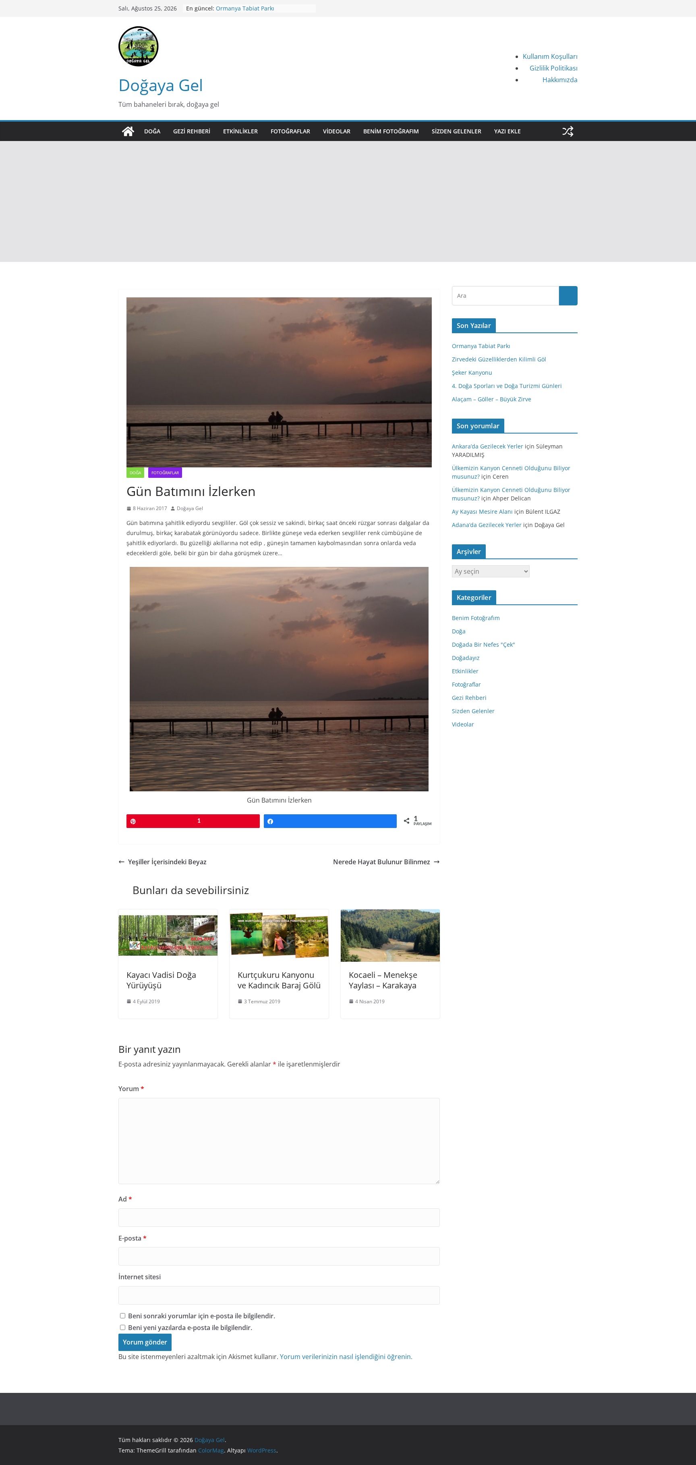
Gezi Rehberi (191, 131)
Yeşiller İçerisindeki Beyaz (167, 861)
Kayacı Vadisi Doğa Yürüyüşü (161, 980)
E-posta (132, 1238)
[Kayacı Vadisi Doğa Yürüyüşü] (168, 915)
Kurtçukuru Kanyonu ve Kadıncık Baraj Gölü (279, 980)
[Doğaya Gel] (128, 131)
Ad (125, 1199)
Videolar (336, 131)
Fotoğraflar (290, 131)
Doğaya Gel (160, 85)
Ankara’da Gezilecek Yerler (487, 446)
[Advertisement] (348, 201)
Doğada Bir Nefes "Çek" (483, 644)
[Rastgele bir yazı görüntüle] (568, 131)
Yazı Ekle (507, 131)
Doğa (152, 131)
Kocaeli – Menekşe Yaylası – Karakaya (383, 980)
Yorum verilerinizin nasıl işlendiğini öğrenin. (346, 1356)
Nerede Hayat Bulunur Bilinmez (381, 861)
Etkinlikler (240, 131)
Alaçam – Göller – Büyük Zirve (255, 5)
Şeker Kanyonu (472, 372)
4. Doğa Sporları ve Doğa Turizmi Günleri (507, 386)
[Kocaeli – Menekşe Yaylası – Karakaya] (390, 915)
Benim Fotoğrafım (391, 131)
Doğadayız (466, 658)
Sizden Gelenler (456, 131)
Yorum (131, 1088)
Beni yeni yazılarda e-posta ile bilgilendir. (190, 1327)
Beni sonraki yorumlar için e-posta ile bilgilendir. (201, 1315)
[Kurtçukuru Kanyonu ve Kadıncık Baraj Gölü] (279, 915)
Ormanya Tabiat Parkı (481, 346)
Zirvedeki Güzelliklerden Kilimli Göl (499, 359)
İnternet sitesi (139, 1276)
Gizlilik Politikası (554, 68)
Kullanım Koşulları (550, 56)
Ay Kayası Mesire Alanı (482, 511)
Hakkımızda (560, 79)
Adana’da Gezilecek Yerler (487, 525)
